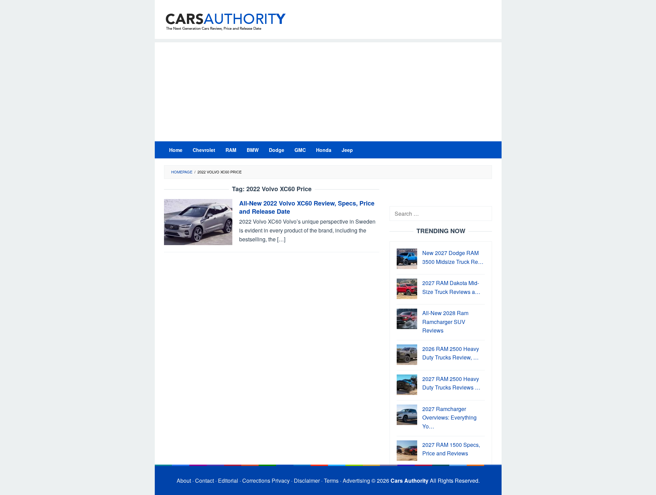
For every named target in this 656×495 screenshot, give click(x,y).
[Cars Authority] (226, 21)
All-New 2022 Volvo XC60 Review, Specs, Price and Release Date (306, 207)
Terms (331, 480)
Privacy (281, 480)
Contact (204, 480)
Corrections (256, 480)
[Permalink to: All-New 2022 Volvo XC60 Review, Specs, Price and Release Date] (198, 221)
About (184, 480)
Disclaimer (307, 480)
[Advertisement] (328, 90)
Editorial (228, 480)
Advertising (356, 480)
